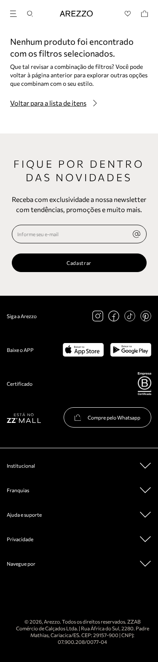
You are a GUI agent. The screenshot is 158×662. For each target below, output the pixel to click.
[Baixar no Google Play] (130, 350)
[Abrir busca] (30, 14)
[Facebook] (113, 316)
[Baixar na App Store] (83, 350)
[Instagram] (97, 316)
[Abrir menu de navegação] (16, 12)
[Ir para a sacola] (144, 14)
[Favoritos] (128, 14)
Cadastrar (79, 263)
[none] (136, 234)
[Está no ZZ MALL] (24, 417)
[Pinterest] (145, 316)
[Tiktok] (129, 316)
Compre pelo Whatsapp (114, 417)
